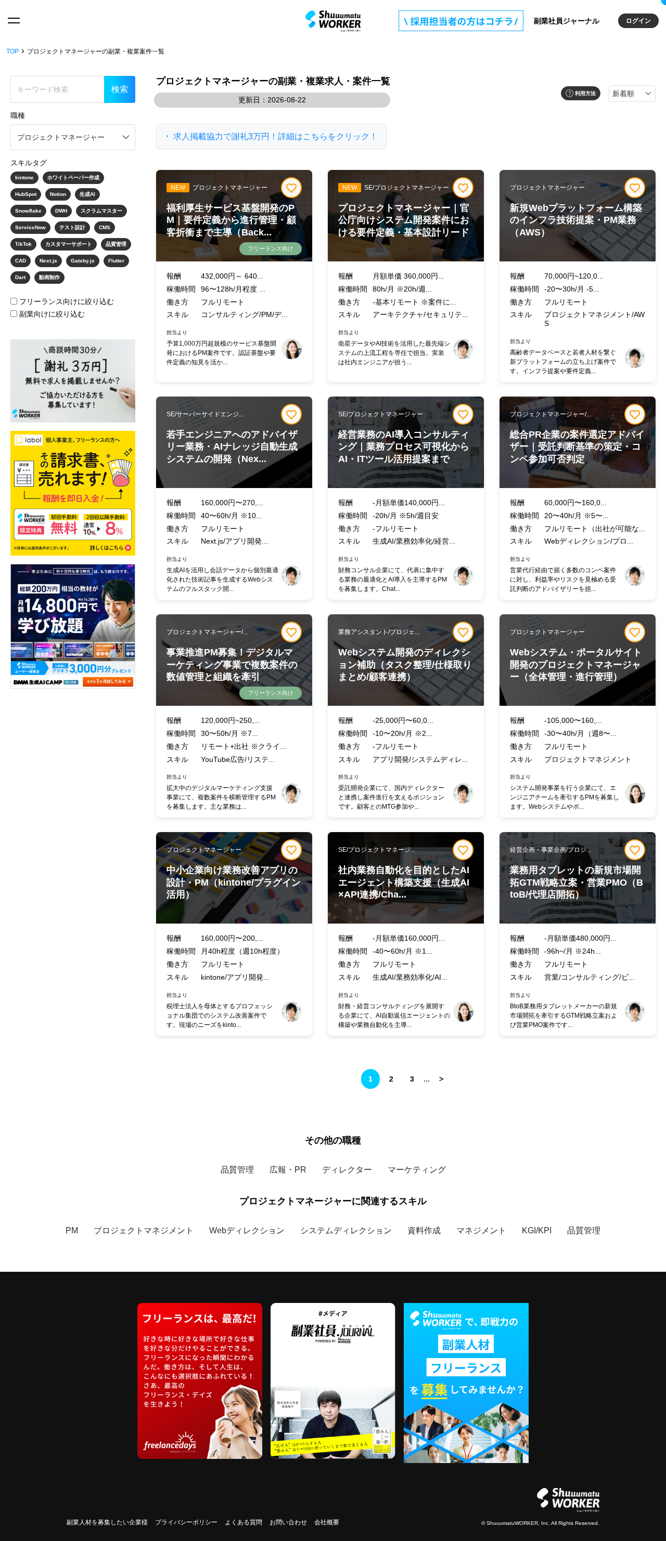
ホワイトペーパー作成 (73, 177)
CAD (20, 261)
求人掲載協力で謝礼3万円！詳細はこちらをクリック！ (275, 136)
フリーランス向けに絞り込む (66, 301)
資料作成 (424, 1230)
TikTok (23, 244)
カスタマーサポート (68, 244)
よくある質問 (243, 1522)
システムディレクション (346, 1230)
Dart (20, 277)
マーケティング (417, 1169)
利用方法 (585, 93)
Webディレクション (247, 1230)
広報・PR (288, 1169)
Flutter (116, 261)
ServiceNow (30, 227)
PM (72, 1230)
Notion (58, 194)
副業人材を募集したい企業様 (107, 1522)
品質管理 (116, 244)
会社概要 (326, 1522)
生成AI (87, 194)
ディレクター (347, 1169)
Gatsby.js (83, 261)
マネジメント (481, 1230)
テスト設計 (72, 227)
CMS (104, 227)
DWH (61, 211)
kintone (24, 177)
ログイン (638, 20)
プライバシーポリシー (186, 1522)
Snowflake (28, 211)
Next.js (48, 261)
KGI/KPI (537, 1230)
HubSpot (25, 194)
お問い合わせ (288, 1522)
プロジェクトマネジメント (144, 1230)
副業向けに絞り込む (52, 314)
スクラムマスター (101, 211)
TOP (12, 51)
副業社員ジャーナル (566, 20)
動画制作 (49, 277)
